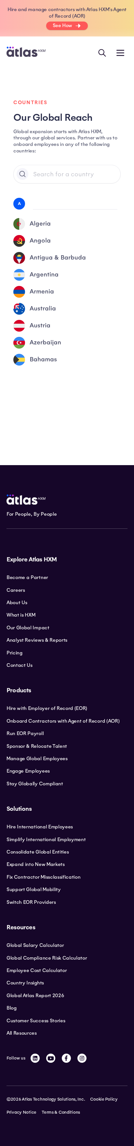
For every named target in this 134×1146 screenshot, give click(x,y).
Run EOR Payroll (25, 733)
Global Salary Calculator (35, 945)
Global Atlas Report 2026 (35, 995)
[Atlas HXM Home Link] (26, 53)
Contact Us (20, 665)
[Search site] (102, 52)
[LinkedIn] (35, 1058)
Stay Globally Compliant (35, 784)
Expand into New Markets (36, 864)
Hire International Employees (40, 827)
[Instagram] (82, 1058)
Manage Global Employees (37, 758)
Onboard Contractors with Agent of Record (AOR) (63, 721)
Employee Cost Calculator (37, 970)
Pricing (14, 653)
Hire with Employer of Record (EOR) (47, 708)
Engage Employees (28, 771)
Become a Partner (27, 577)
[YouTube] (50, 1058)
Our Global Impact (28, 628)
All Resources (22, 1033)
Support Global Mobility (34, 889)
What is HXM (21, 615)
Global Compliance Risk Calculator (47, 958)
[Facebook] (66, 1058)
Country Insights (25, 983)
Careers (16, 590)
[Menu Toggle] (120, 52)
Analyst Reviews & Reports (37, 640)
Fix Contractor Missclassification (43, 877)
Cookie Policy (103, 1099)
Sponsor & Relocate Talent (37, 746)
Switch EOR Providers (31, 902)
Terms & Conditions (61, 1112)
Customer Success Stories (36, 1021)
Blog (12, 1008)
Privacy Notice (21, 1112)
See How (62, 25)
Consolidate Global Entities (38, 852)
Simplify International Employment (46, 839)
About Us (17, 602)
